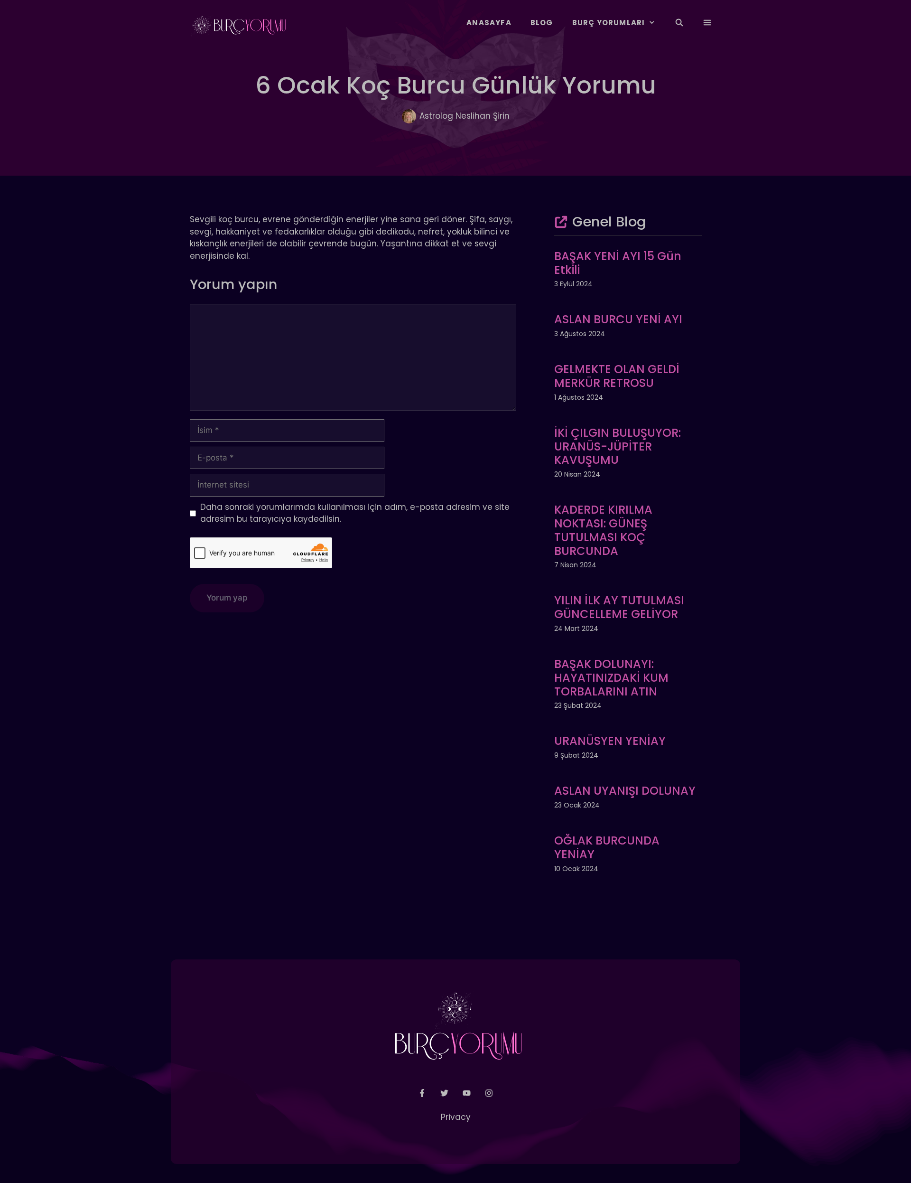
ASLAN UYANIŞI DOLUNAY (625, 790)
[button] (707, 23)
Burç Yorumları (608, 23)
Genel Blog (609, 221)
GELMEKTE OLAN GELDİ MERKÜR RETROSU (616, 376)
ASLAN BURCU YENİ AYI (618, 319)
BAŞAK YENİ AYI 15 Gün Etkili (617, 263)
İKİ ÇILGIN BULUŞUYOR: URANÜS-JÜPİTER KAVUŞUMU (617, 446)
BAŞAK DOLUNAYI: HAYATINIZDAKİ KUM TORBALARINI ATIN (611, 677)
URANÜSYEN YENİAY (610, 741)
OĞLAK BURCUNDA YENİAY (607, 847)
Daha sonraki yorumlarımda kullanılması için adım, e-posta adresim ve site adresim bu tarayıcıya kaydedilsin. (355, 513)
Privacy (456, 1117)
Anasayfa (488, 23)
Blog (541, 23)
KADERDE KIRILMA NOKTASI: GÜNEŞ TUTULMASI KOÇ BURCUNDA (603, 530)
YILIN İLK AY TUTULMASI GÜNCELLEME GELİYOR (619, 607)
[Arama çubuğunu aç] (679, 23)
